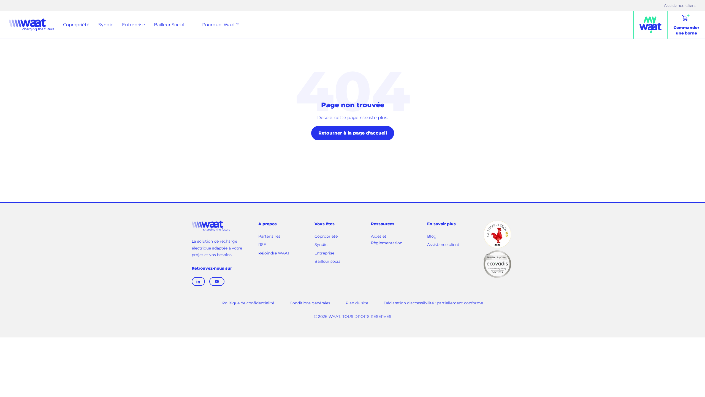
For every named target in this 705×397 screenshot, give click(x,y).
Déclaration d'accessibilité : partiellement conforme (433, 303)
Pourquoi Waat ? (220, 24)
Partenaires (269, 236)
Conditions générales (310, 303)
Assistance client (680, 6)
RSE (262, 244)
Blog (431, 236)
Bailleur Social (169, 24)
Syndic (105, 24)
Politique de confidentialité (248, 303)
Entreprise (133, 24)
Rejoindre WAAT (274, 253)
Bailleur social (327, 261)
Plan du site (357, 303)
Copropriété (76, 24)
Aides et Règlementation (386, 240)
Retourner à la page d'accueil (352, 133)
